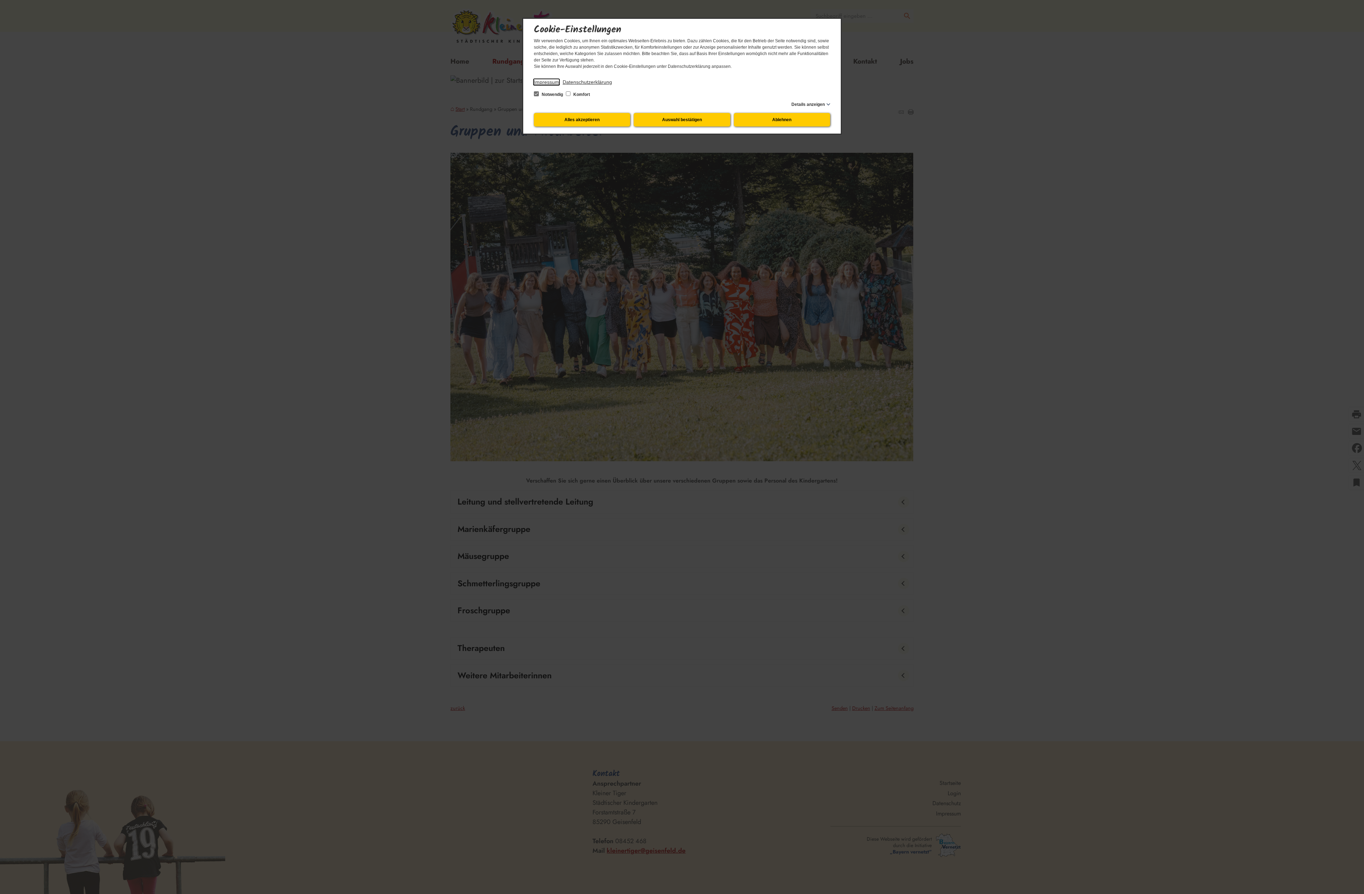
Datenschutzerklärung (587, 82)
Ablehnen (781, 119)
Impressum (546, 82)
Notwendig (552, 94)
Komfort (581, 94)
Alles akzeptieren (582, 119)
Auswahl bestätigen (682, 119)
